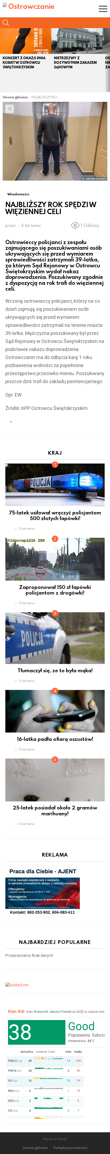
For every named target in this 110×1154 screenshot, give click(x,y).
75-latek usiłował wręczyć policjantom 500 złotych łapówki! (55, 515)
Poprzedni (2, 60)
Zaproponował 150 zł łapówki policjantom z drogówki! (55, 590)
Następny (107, 60)
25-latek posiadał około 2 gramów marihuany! (55, 810)
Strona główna (35, 1148)
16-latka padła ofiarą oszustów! (55, 738)
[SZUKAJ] (6, 22)
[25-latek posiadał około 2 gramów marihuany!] (55, 780)
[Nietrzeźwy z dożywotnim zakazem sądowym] (77, 41)
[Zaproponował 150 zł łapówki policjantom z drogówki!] (55, 559)
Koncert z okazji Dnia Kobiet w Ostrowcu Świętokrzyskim (24, 62)
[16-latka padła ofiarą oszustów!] (55, 711)
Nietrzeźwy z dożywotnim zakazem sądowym (75, 62)
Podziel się (9, 108)
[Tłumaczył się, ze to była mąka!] (55, 638)
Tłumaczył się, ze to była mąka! (55, 670)
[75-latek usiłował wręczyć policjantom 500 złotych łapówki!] (55, 485)
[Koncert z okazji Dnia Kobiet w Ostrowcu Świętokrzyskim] (25, 41)
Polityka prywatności (71, 1148)
